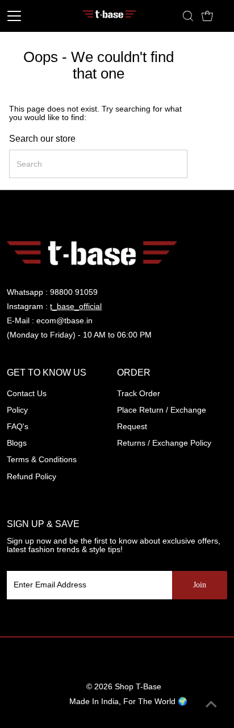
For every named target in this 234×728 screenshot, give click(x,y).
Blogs (17, 443)
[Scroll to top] (211, 705)
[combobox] (98, 164)
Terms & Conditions (42, 459)
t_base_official (76, 306)
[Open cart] (207, 16)
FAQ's (17, 426)
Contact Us (27, 393)
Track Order (138, 393)
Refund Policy (31, 476)
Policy (17, 410)
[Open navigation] (27, 16)
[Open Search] (188, 16)
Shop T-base (138, 686)
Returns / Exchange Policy (164, 443)
